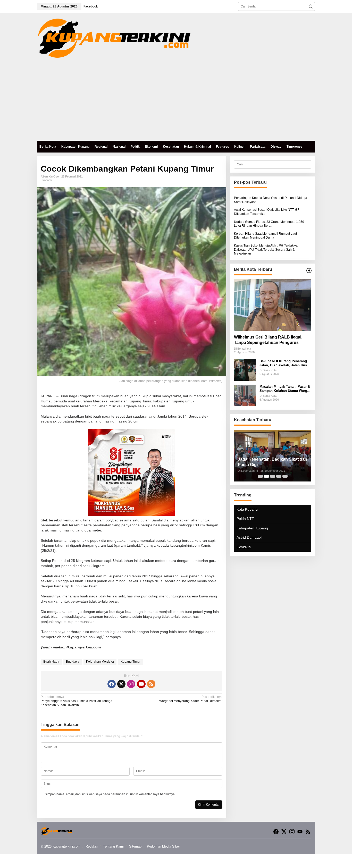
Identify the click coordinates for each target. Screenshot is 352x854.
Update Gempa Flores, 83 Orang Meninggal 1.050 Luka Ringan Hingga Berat (269, 224)
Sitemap (135, 846)
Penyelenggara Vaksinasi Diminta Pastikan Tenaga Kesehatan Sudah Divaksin (76, 701)
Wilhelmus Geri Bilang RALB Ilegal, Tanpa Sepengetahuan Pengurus (268, 340)
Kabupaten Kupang (252, 528)
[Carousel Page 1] (260, 476)
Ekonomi (46, 180)
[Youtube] (141, 684)
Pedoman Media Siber (163, 846)
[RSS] (151, 684)
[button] (310, 6)
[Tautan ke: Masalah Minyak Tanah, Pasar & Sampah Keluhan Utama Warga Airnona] (245, 395)
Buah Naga (51, 661)
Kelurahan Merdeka (100, 661)
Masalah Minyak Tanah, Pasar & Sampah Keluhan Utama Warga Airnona (284, 389)
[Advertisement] (176, 102)
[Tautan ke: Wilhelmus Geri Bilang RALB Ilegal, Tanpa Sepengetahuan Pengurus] (272, 305)
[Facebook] (111, 684)
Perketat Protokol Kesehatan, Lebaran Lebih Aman (266, 462)
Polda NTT (245, 519)
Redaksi (92, 846)
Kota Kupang (247, 509)
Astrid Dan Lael (249, 538)
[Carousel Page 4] (278, 476)
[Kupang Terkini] (114, 38)
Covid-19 (244, 547)
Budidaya (72, 661)
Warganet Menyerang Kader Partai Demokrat (190, 699)
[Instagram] (131, 684)
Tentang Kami (113, 846)
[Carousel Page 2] (266, 476)
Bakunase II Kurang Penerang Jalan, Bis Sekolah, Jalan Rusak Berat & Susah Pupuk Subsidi (285, 363)
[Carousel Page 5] (285, 476)
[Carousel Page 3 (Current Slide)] (272, 476)
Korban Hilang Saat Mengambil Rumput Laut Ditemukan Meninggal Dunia (265, 236)
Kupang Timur (130, 661)
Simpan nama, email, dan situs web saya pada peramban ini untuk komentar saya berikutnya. (110, 794)
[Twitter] (121, 684)
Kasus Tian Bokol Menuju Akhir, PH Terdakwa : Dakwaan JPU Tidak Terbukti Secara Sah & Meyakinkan (266, 249)
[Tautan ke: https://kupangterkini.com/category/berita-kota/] (309, 270)
